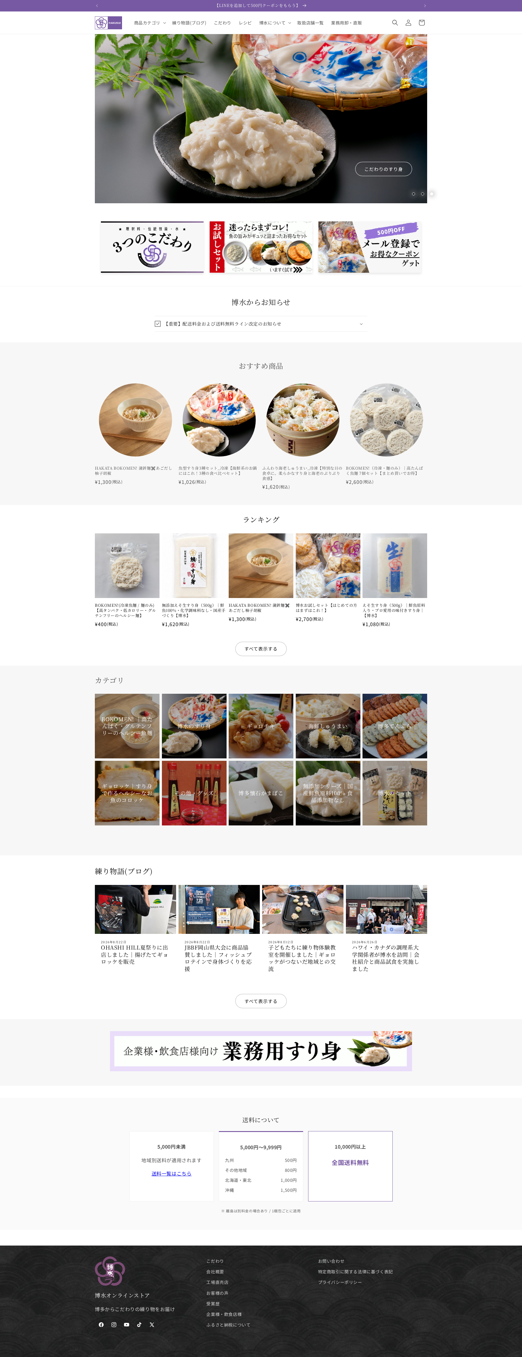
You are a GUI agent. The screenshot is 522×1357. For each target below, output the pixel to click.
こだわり (215, 1261)
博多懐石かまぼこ (261, 792)
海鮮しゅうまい (327, 725)
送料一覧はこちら (172, 1173)
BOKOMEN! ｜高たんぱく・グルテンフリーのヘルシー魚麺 (127, 726)
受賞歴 (213, 1304)
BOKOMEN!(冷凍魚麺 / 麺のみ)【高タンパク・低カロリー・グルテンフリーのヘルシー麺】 (125, 610)
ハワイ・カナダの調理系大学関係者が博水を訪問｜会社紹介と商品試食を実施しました (385, 958)
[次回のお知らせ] (425, 5)
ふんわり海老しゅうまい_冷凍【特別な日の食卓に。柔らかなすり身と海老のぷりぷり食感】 (302, 473)
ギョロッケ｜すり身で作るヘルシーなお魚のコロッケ (127, 792)
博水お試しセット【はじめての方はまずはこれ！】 (326, 608)
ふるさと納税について (228, 1325)
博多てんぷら (395, 725)
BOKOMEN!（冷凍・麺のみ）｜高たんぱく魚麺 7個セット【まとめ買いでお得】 (384, 471)
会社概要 (215, 1272)
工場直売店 (217, 1282)
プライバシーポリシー (340, 1282)
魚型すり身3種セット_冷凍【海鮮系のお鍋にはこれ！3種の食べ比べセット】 (218, 471)
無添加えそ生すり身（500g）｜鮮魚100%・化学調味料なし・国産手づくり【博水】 (194, 610)
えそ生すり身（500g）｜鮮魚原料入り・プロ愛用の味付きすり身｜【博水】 (393, 610)
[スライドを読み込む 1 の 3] (413, 193)
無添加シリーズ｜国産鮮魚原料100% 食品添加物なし (328, 792)
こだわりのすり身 (383, 169)
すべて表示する (261, 648)
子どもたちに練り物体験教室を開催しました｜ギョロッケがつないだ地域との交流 (302, 958)
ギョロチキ (261, 725)
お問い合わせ (331, 1261)
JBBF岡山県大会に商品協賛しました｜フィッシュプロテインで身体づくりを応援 (218, 958)
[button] (149, 22)
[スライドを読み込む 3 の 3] (431, 193)
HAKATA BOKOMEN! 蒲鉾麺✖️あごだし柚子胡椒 (133, 471)
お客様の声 (217, 1293)
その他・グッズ (194, 792)
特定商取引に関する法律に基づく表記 (355, 1272)
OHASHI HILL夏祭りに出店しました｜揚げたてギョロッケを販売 (134, 954)
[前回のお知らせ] (97, 5)
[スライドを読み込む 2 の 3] (422, 193)
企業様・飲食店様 (224, 1314)
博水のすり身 (194, 725)
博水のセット (395, 792)
